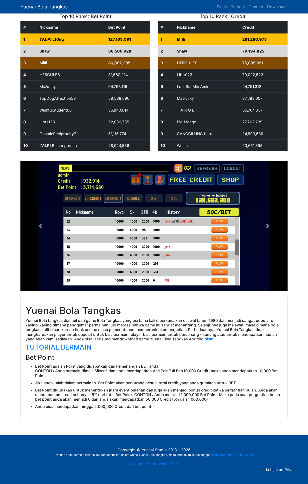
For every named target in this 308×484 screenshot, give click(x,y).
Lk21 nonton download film (154, 463)
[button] (40, 226)
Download (276, 6)
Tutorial (238, 6)
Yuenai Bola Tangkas (44, 7)
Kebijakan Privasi (281, 469)
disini (209, 339)
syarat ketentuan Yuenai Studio (232, 455)
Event (223, 6)
